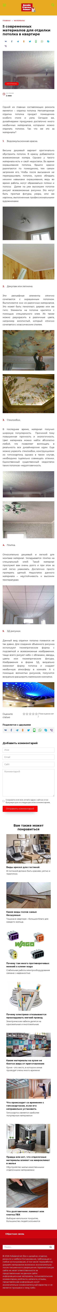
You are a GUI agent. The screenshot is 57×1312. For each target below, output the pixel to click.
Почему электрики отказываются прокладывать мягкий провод (26, 1016)
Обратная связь (14, 1234)
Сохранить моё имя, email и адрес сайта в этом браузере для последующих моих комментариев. (28, 801)
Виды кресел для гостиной (23, 867)
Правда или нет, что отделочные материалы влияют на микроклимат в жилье (28, 1160)
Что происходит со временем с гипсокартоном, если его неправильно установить (25, 1105)
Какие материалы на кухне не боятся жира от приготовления (25, 1062)
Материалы (12, 84)
